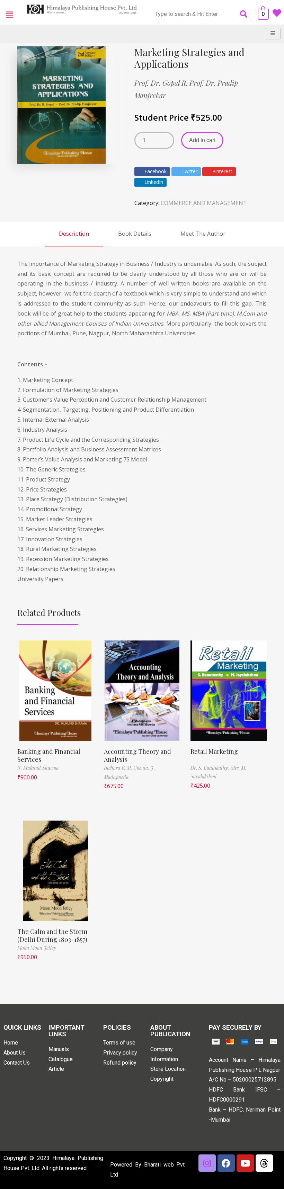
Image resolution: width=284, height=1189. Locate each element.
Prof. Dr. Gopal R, (161, 82)
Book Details (134, 233)
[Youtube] (245, 1163)
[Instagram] (207, 1163)
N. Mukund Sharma (38, 768)
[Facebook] (226, 1163)
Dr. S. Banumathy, (210, 768)
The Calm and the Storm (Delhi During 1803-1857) (52, 935)
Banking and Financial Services (48, 755)
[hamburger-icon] (273, 33)
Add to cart (202, 140)
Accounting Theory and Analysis (137, 755)
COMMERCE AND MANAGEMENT (204, 203)
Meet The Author (202, 233)
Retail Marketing (214, 751)
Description (74, 233)
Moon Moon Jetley (36, 948)
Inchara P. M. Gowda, (127, 768)
